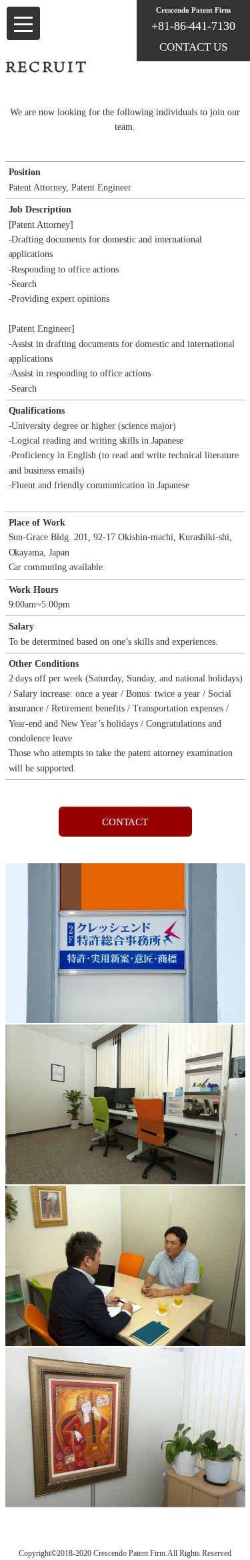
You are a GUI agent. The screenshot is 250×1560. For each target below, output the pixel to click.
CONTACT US (193, 47)
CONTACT (125, 821)
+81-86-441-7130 (193, 26)
